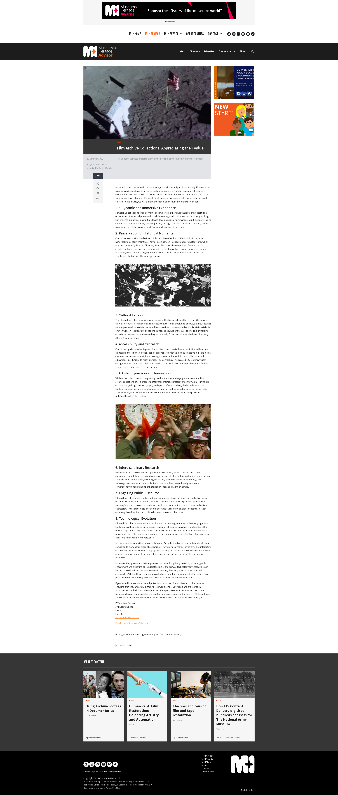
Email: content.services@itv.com (131, 623)
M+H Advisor (152, 34)
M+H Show (206, 762)
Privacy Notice (114, 771)
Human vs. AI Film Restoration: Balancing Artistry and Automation (144, 713)
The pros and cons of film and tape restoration (189, 710)
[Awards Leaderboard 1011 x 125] (169, 10)
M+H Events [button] (171, 34)
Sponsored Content (123, 645)
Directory (195, 51)
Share (98, 176)
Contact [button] (213, 34)
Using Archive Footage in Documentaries (103, 708)
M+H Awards (207, 759)
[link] (103, 684)
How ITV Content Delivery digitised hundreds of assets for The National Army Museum (234, 715)
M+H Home (135, 34)
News (219, 737)
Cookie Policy (100, 771)
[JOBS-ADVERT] (234, 118)
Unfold (252, 790)
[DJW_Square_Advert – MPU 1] (234, 82)
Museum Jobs (208, 771)
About (204, 765)
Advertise (209, 51)
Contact (205, 768)
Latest (182, 51)
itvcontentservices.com (127, 617)
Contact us (88, 771)
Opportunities (195, 34)
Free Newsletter (227, 51)
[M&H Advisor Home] (99, 51)
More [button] (242, 51)
